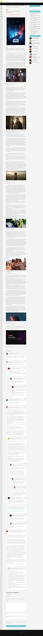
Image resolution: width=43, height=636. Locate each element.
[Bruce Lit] (1, 1)
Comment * (7, 601)
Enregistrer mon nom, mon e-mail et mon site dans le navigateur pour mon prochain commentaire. (15, 622)
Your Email (7, 616)
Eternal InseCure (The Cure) (35, 62)
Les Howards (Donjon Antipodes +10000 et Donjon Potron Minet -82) (36, 43)
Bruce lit (11, 438)
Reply (25, 360)
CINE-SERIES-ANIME (16, 7)
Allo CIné (19, 132)
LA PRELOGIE (10, 161)
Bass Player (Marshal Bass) (35, 48)
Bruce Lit (7, 7)
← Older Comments (8, 594)
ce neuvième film (11, 147)
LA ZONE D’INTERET (35, 51)
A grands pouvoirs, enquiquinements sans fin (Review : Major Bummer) (36, 57)
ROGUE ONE (21, 276)
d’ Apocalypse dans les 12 (16, 210)
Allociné (9, 85)
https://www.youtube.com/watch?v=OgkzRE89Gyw (13, 403)
